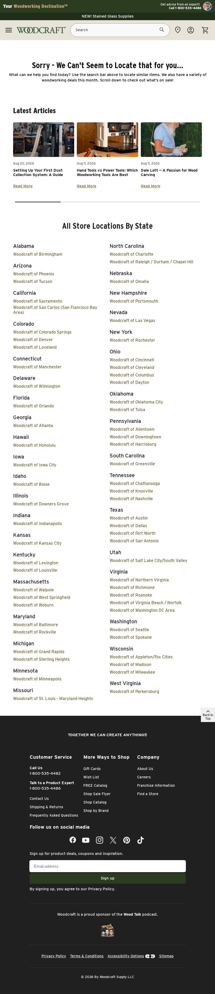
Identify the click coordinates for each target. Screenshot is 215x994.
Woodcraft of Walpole (33, 589)
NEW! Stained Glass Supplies (107, 16)
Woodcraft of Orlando (33, 405)
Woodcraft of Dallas (128, 525)
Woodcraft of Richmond (132, 587)
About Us (145, 769)
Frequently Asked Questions (54, 815)
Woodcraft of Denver (33, 339)
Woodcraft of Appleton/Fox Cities (141, 656)
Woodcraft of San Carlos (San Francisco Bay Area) (55, 310)
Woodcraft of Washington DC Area (142, 610)
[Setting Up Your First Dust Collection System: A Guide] (43, 139)
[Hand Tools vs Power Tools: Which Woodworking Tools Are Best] (107, 139)
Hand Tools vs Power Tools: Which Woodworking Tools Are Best (107, 172)
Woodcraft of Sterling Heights (41, 659)
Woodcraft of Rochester (132, 340)
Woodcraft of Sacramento (37, 301)
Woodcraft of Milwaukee (132, 672)
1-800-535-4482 (45, 773)
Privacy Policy (101, 889)
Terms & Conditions (87, 956)
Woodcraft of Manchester (37, 366)
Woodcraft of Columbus (132, 375)
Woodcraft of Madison (130, 664)
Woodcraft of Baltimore (35, 624)
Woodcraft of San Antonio (134, 540)
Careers (144, 777)
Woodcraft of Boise (31, 484)
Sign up (108, 878)
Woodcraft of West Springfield (41, 597)
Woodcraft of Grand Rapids (38, 651)
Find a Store (147, 794)
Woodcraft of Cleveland (132, 367)
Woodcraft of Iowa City (34, 464)
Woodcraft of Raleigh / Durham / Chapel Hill (151, 261)
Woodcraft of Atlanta (33, 425)
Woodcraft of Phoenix (33, 273)
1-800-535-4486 (45, 788)
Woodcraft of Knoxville (131, 491)
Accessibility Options (126, 956)
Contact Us (39, 798)
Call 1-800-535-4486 (185, 8)
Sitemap (166, 956)
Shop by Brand (96, 811)
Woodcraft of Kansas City (37, 543)
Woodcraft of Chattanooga (135, 483)
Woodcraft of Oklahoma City (136, 402)
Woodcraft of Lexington (35, 562)
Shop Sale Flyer (97, 794)
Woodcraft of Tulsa (127, 409)
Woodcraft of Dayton (129, 382)
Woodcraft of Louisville (35, 570)
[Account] (191, 30)
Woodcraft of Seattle (129, 629)
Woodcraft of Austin (129, 518)
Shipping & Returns (46, 807)
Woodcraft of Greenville (132, 463)
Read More (23, 186)
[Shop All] (9, 30)
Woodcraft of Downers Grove (41, 503)
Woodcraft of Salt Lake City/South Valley (148, 560)
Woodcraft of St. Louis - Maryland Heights (53, 698)
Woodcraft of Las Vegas (132, 320)
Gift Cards (92, 769)
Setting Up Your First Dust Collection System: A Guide (38, 172)
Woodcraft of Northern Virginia (139, 579)
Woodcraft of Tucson (32, 281)
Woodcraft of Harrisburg (133, 444)
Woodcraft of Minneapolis (37, 678)
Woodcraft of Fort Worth (132, 533)
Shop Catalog (94, 802)
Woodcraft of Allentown (132, 429)
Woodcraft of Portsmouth (134, 301)
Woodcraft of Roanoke (131, 595)
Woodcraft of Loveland (35, 347)
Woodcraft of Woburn (33, 605)
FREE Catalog (95, 785)
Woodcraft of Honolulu (34, 445)
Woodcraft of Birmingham (37, 254)
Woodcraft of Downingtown (135, 436)
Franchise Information (156, 785)
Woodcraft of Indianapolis (37, 523)
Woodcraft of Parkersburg (134, 691)
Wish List (91, 777)
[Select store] (178, 30)
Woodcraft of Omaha (129, 281)
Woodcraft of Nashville (131, 498)
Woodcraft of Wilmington (36, 386)
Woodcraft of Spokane (131, 637)
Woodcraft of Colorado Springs (42, 332)
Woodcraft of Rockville (34, 632)
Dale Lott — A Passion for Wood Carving (169, 172)
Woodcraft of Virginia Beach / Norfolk (145, 602)
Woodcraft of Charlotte (131, 254)
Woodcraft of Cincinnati (132, 359)
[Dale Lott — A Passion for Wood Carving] (171, 139)
